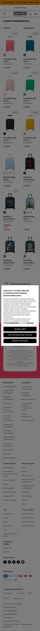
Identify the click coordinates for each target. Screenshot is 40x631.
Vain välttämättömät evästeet (20, 335)
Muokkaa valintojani (20, 341)
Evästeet (30, 323)
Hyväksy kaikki (20, 329)
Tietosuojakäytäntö (11, 323)
